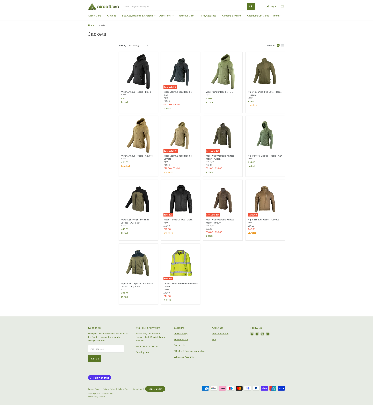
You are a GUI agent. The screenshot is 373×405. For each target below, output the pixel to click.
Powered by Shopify (96, 396)
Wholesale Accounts (184, 357)
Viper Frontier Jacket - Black (177, 219)
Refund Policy (123, 389)
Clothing (112, 15)
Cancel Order (155, 388)
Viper (123, 95)
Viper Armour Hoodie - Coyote (137, 155)
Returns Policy (181, 339)
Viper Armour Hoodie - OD (219, 91)
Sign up (94, 358)
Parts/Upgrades (208, 15)
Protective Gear (186, 15)
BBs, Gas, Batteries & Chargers (138, 15)
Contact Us (179, 345)
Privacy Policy (181, 333)
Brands (276, 15)
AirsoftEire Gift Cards (258, 15)
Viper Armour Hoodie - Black (136, 91)
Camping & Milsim (231, 15)
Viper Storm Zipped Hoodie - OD (265, 155)
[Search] (251, 6)
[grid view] (279, 46)
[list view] (283, 46)
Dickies (166, 289)
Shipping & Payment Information (189, 351)
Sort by (122, 45)
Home (91, 25)
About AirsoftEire (220, 333)
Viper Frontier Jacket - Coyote (263, 219)
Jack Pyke (210, 161)
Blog (214, 339)
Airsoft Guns (95, 15)
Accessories (165, 15)
